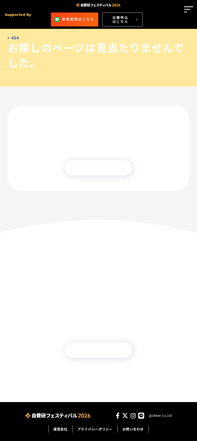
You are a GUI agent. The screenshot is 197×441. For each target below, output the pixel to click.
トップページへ (98, 168)
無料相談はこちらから (98, 350)
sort (189, 9)
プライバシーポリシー (95, 429)
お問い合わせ (133, 429)
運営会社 (60, 429)
